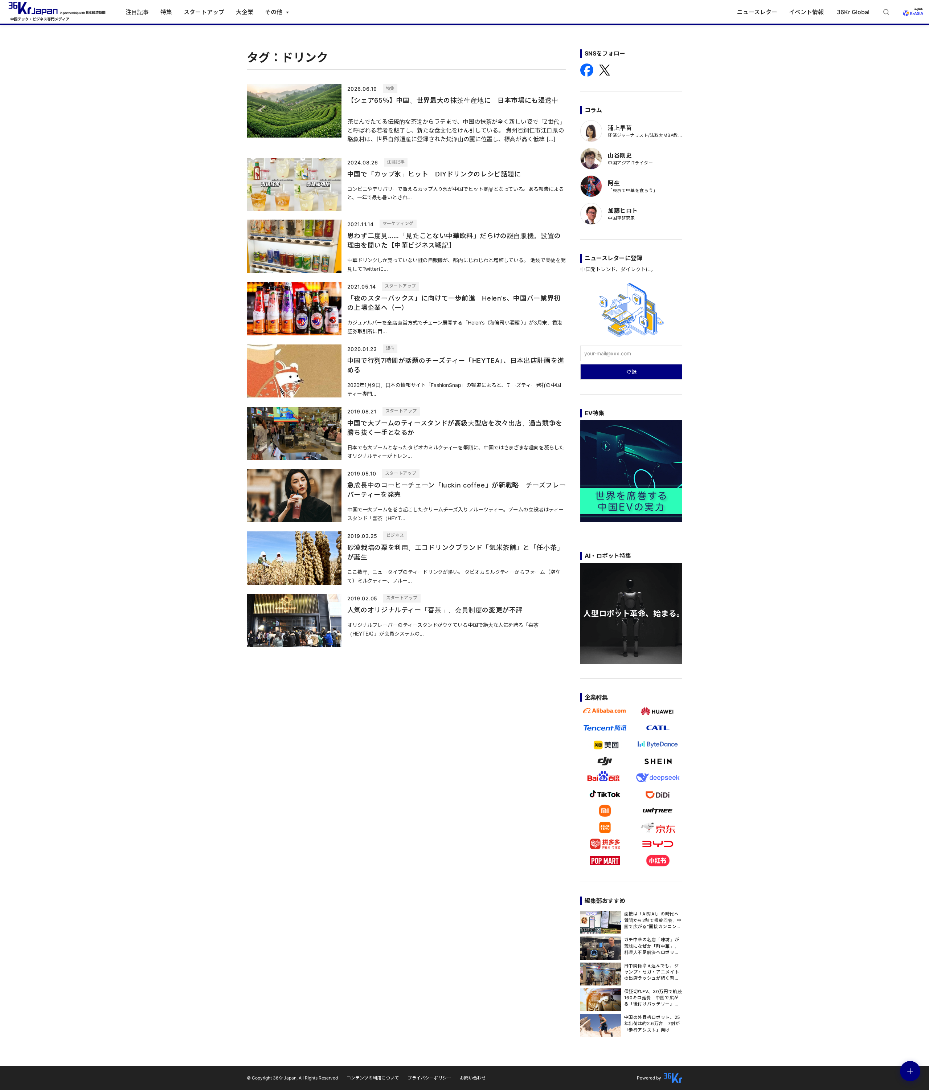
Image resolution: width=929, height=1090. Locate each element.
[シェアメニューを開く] (910, 1071)
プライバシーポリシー (429, 1078)
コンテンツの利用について (373, 1078)
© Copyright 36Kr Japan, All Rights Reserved (292, 1078)
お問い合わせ (473, 1078)
